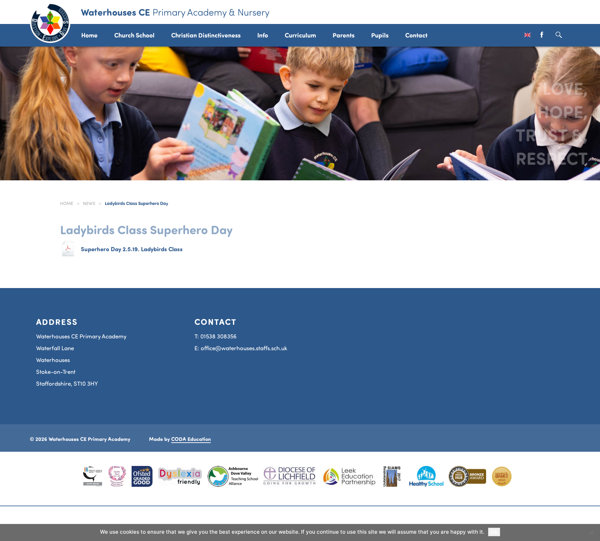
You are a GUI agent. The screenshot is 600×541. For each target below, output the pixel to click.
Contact (416, 35)
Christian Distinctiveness (206, 35)
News (89, 203)
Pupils (380, 35)
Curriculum (300, 35)
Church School (134, 35)
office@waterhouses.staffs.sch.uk (244, 348)
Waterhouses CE (175, 12)
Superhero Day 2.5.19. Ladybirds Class (132, 249)
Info (262, 35)
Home (89, 35)
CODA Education (191, 438)
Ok (494, 531)
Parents (344, 35)
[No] (591, 532)
